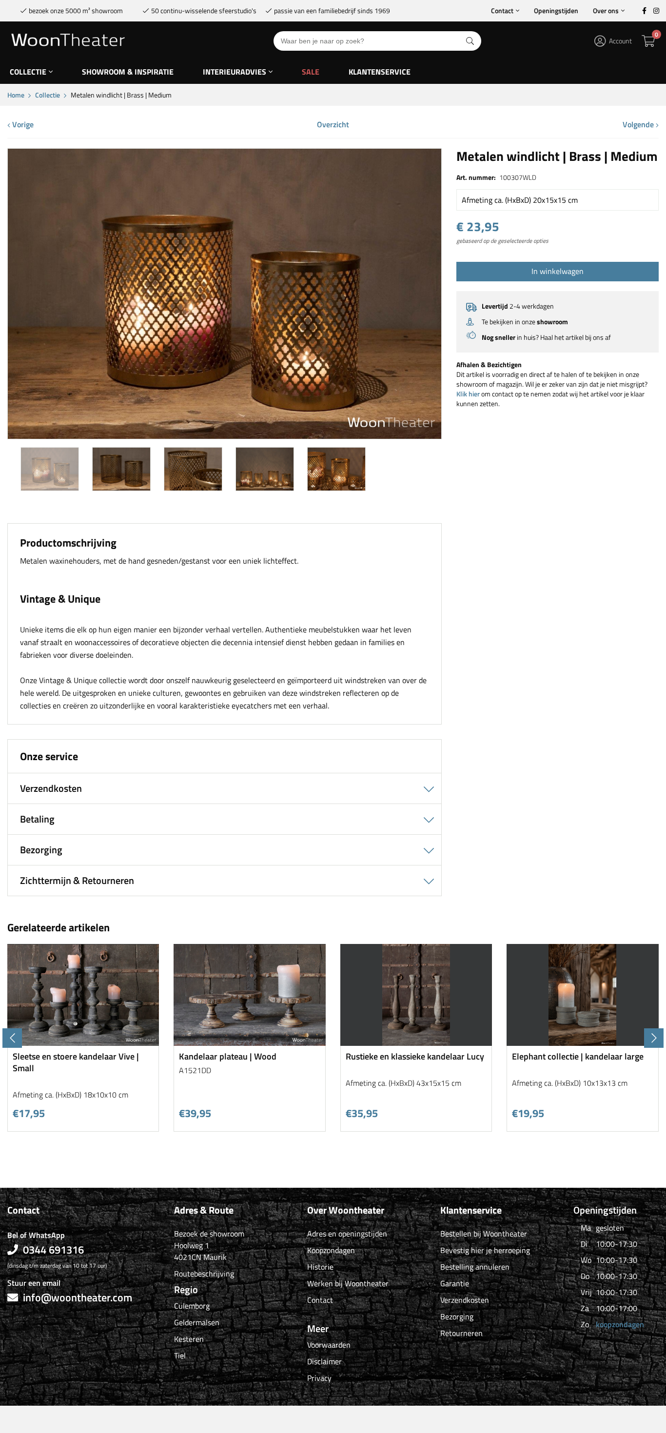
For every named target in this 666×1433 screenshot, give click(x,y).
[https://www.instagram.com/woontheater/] (656, 11)
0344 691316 (53, 1249)
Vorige (22, 124)
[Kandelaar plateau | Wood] (250, 1042)
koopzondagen (620, 1324)
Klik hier (468, 394)
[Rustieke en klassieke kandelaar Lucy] (416, 1042)
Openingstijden (556, 10)
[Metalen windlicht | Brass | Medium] (224, 435)
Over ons (606, 10)
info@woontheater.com (77, 1297)
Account (620, 41)
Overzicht (333, 124)
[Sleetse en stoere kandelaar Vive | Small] (83, 1042)
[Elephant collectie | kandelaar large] (583, 1042)
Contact (502, 10)
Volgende (639, 124)
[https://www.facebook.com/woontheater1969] (644, 11)
